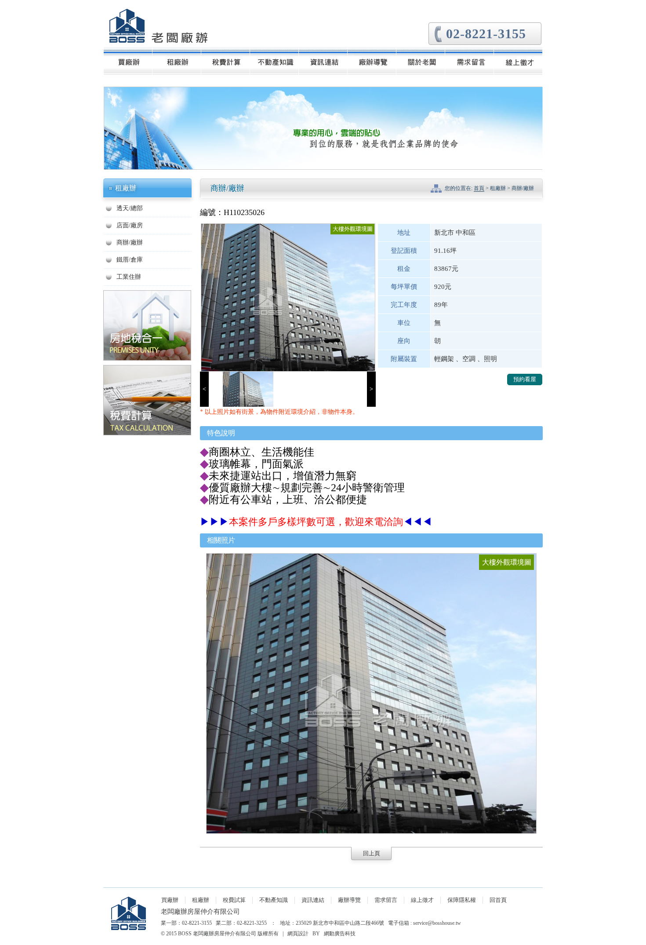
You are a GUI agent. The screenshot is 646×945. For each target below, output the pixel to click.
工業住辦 (128, 277)
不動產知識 (273, 900)
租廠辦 (200, 900)
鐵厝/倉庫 (129, 259)
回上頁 (371, 853)
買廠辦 (169, 900)
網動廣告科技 (340, 933)
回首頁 (498, 900)
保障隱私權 (461, 900)
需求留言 (385, 900)
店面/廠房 (129, 225)
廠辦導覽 (349, 900)
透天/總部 (129, 208)
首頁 (479, 188)
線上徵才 (422, 900)
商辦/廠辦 (129, 242)
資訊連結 (312, 900)
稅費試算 (234, 900)
